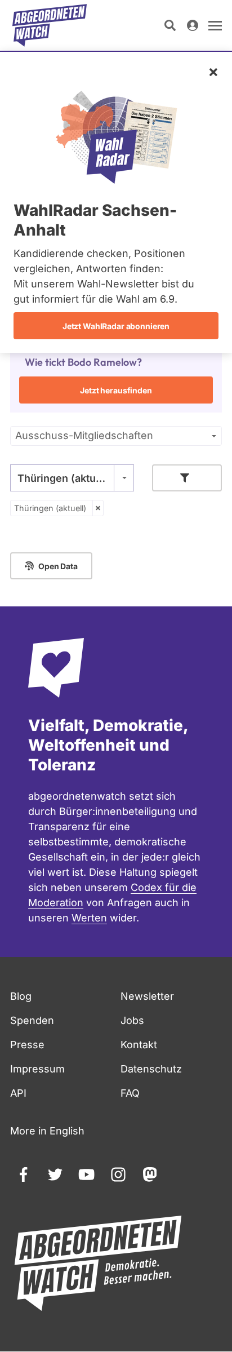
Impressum (37, 1069)
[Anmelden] (192, 25)
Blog (21, 996)
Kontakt (139, 1044)
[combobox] (72, 477)
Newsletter (147, 996)
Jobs (132, 1020)
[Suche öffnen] (170, 25)
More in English (47, 1131)
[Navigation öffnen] (215, 25)
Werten (89, 918)
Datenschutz (151, 1069)
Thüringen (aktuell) (50, 508)
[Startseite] (49, 25)
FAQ (130, 1093)
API (18, 1093)
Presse (27, 1044)
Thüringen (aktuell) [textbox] (64, 478)
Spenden (32, 1020)
